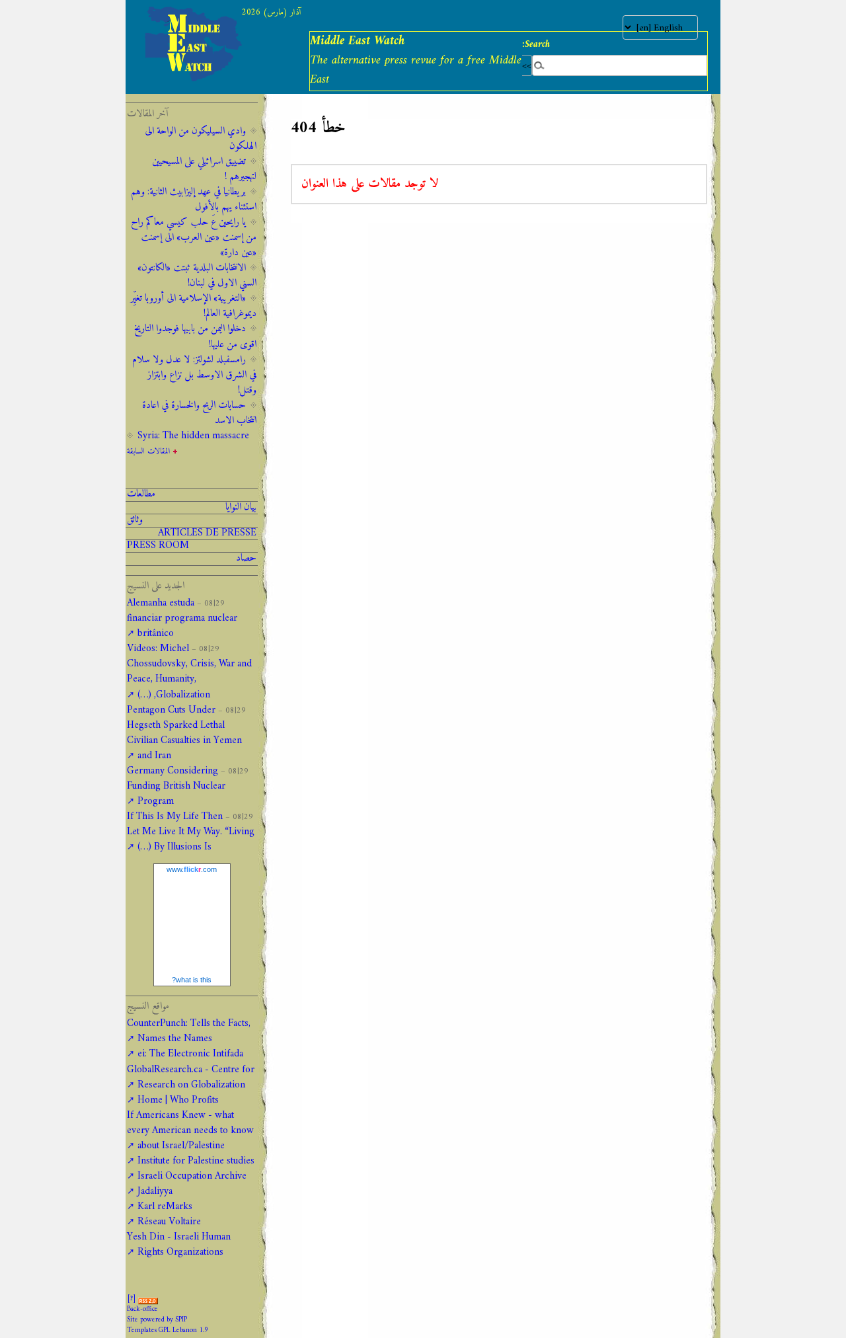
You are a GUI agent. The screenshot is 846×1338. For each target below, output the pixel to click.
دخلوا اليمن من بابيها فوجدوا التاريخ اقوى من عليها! (195, 336)
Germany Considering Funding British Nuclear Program (176, 786)
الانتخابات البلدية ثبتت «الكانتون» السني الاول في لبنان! (196, 275)
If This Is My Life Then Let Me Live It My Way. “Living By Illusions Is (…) (190, 832)
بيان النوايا (240, 508)
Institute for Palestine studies (195, 1161)
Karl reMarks (164, 1207)
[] (131, 1298)
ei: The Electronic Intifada (190, 1054)
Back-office (142, 1309)
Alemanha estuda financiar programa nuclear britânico (182, 618)
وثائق (135, 520)
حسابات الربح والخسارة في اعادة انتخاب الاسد (199, 413)
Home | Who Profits (178, 1100)
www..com (192, 869)
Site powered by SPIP (157, 1320)
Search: (536, 44)
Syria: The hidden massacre (193, 436)
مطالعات (141, 494)
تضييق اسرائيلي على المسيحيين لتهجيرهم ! (204, 169)
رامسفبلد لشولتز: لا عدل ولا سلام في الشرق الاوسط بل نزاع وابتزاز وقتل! (194, 375)
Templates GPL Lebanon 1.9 (167, 1330)
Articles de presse (207, 533)
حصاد (246, 559)
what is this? (192, 980)
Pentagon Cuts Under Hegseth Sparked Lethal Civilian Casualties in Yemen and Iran (184, 733)
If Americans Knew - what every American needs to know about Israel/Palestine (190, 1131)
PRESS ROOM (158, 546)
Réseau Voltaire (169, 1222)
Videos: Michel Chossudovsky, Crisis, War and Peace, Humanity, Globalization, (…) (189, 671)
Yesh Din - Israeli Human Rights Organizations (179, 1244)
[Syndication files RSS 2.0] (148, 1298)
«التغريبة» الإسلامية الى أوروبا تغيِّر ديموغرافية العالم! (193, 306)
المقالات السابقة (149, 451)
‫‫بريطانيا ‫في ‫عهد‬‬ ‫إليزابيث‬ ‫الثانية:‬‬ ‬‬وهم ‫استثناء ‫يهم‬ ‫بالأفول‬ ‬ (193, 199)
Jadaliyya (155, 1191)
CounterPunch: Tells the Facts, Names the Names (188, 1031)
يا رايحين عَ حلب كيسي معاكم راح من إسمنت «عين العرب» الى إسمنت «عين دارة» (193, 238)
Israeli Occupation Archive (192, 1176)
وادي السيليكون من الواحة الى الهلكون (200, 138)
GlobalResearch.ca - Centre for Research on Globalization (190, 1077)
